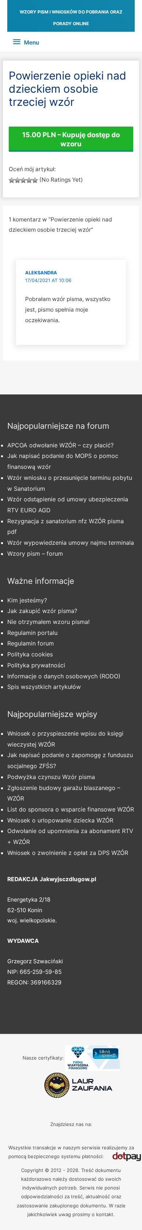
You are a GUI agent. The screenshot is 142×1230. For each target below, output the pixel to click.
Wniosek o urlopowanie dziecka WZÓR (60, 820)
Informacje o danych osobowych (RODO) (64, 676)
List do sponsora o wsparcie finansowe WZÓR (70, 809)
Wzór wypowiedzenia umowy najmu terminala (70, 542)
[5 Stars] (35, 180)
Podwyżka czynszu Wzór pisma (51, 776)
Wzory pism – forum (35, 553)
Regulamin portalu (32, 632)
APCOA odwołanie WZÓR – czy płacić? (60, 445)
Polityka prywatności (36, 665)
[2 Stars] (17, 180)
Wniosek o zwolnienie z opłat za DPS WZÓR (67, 852)
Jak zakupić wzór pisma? (42, 610)
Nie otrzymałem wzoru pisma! (48, 621)
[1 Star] (12, 180)
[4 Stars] (29, 180)
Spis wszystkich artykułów (44, 686)
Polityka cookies (30, 654)
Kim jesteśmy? (27, 600)
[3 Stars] (23, 180)
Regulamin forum (30, 643)
